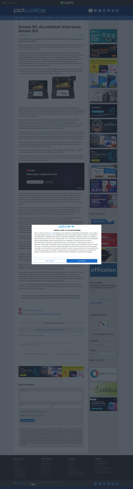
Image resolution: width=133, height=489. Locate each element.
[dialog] (66, 244)
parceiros (50, 233)
